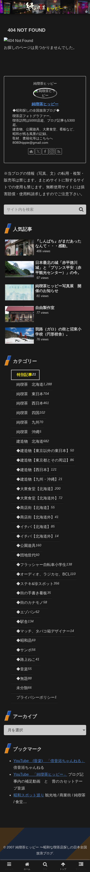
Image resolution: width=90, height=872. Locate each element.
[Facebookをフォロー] (45, 151)
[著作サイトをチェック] (31, 151)
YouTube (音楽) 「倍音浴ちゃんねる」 (49, 761)
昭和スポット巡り (28, 795)
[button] (81, 209)
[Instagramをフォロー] (52, 151)
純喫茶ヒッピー (45, 104)
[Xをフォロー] (38, 151)
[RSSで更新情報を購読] (59, 151)
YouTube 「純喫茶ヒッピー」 (40, 774)
